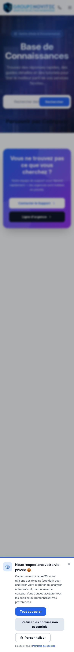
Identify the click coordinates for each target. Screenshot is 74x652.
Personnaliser (35, 638)
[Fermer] (69, 564)
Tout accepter (31, 611)
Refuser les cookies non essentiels (40, 624)
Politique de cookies (43, 645)
